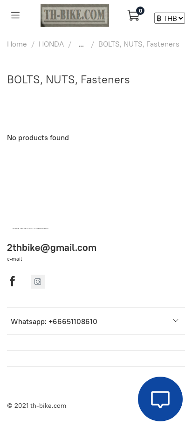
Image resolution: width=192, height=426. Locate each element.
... (81, 44)
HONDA (51, 43)
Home (17, 43)
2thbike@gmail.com (51, 247)
